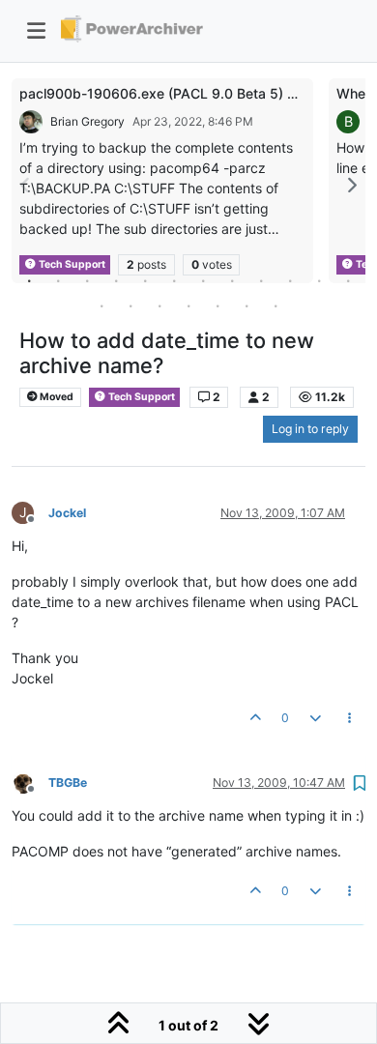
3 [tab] (87, 280)
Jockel (67, 513)
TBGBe (67, 782)
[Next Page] (350, 185)
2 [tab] (58, 280)
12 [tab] (348, 280)
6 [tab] (174, 280)
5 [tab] (145, 280)
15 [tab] (159, 305)
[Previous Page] (26, 185)
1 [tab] (29, 280)
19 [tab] (275, 305)
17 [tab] (217, 305)
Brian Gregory (87, 121)
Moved (55, 397)
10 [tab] (290, 280)
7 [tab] (203, 280)
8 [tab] (232, 280)
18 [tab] (246, 305)
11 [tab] (319, 280)
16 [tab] (188, 305)
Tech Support (140, 397)
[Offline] (30, 781)
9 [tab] (261, 280)
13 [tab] (101, 305)
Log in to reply (310, 428)
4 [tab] (116, 280)
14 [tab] (130, 305)
